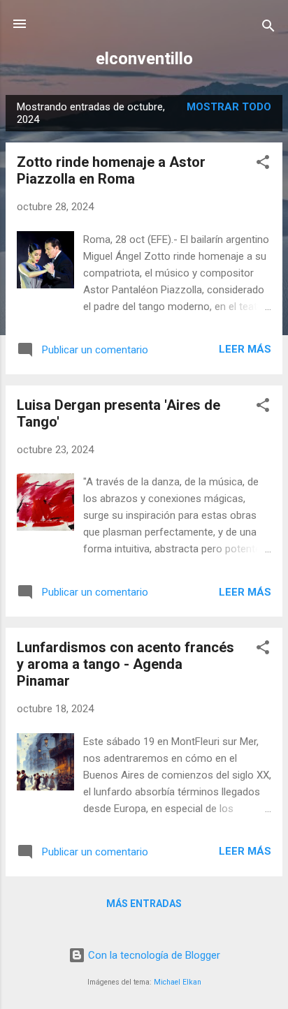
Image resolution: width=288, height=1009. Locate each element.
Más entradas (144, 903)
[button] (262, 164)
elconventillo (144, 58)
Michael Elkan (177, 982)
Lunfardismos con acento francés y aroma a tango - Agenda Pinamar (125, 664)
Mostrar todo (229, 107)
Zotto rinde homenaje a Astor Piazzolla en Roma (111, 170)
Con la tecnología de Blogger (152, 955)
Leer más (245, 349)
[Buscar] (268, 28)
